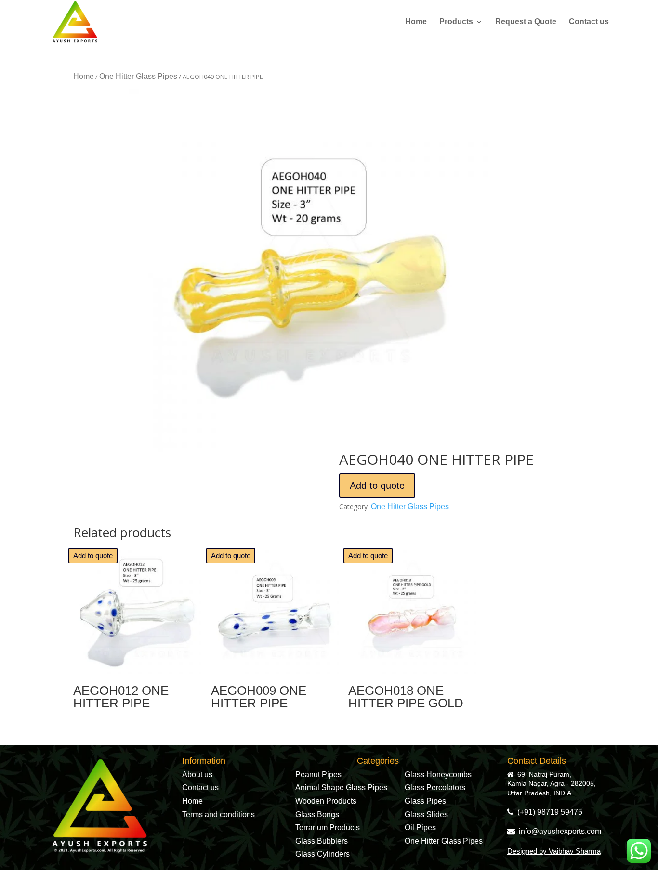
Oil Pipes (420, 827)
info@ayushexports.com (558, 831)
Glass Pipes (425, 801)
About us (197, 774)
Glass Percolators (435, 787)
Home (416, 22)
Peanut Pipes (318, 774)
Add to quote (377, 485)
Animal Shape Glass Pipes (341, 787)
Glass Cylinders (322, 854)
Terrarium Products (327, 827)
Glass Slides (426, 814)
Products (456, 22)
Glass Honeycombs (438, 774)
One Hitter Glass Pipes (138, 76)
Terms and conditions (218, 814)
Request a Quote (525, 22)
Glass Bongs (317, 814)
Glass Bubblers (321, 841)
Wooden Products (325, 801)
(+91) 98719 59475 (547, 812)
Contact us (589, 22)
